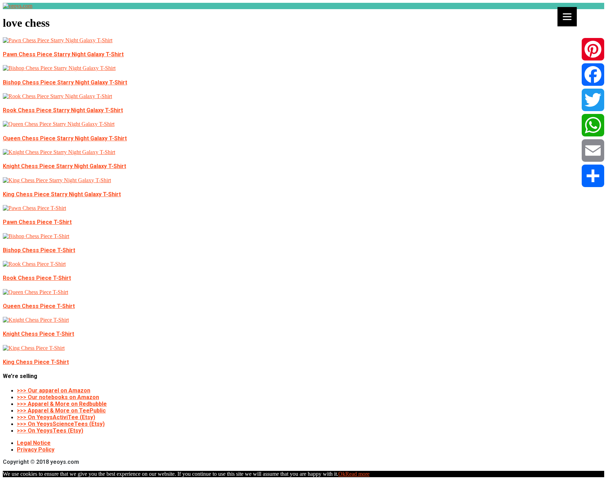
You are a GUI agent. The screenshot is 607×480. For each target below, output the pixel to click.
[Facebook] (593, 74)
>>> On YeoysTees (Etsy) (50, 430)
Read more (357, 474)
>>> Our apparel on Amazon (53, 390)
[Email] (593, 150)
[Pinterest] (593, 49)
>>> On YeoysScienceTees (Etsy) (61, 424)
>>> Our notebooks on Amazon (58, 397)
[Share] (593, 175)
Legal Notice (34, 443)
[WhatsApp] (593, 125)
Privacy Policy (35, 449)
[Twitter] (593, 100)
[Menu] (567, 16)
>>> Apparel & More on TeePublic (61, 410)
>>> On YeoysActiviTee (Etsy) (56, 417)
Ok (341, 474)
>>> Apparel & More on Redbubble (62, 404)
